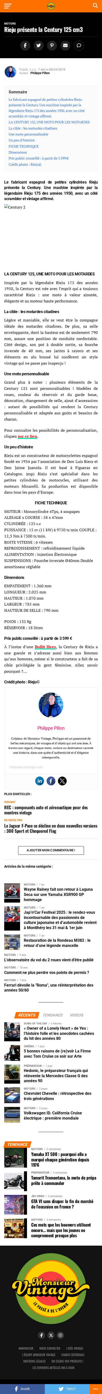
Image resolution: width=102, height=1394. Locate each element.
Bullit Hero (45, 646)
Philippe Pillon (40, 73)
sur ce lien (27, 436)
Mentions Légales (34, 1361)
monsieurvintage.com (26, 767)
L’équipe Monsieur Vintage (38, 1354)
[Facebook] (51, 781)
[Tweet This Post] (38, 45)
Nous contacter (49, 1348)
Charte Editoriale (72, 1354)
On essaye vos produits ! (67, 1361)
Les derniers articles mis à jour (53, 1367)
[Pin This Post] (51, 45)
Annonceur (26, 1348)
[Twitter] (62, 781)
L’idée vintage (74, 1348)
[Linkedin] (39, 781)
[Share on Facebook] (24, 45)
